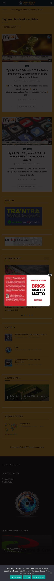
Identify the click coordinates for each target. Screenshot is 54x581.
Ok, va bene (16, 577)
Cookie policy (38, 577)
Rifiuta (27, 577)
